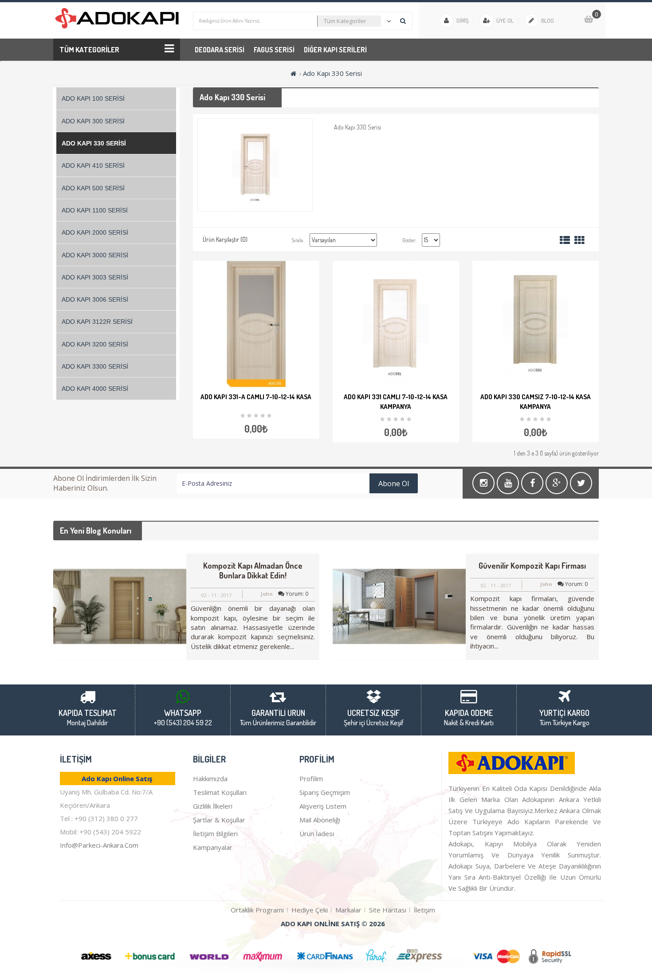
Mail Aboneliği (319, 819)
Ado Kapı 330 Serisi (332, 73)
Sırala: (297, 240)
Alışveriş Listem (322, 806)
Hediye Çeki (309, 909)
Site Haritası (387, 909)
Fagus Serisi (274, 49)
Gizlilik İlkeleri (212, 806)
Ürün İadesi (316, 833)
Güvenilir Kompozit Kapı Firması (532, 565)
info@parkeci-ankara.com (99, 845)
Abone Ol (393, 483)
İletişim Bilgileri (215, 833)
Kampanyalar (212, 847)
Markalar (348, 909)
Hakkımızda (210, 778)
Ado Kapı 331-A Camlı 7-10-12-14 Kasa (255, 397)
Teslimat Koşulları (220, 792)
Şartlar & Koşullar (219, 819)
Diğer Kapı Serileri (335, 49)
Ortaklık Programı (257, 909)
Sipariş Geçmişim (324, 792)
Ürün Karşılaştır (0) (225, 239)
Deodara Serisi (219, 49)
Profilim (311, 778)
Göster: (409, 240)
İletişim (424, 909)
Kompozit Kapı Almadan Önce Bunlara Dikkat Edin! (252, 570)
